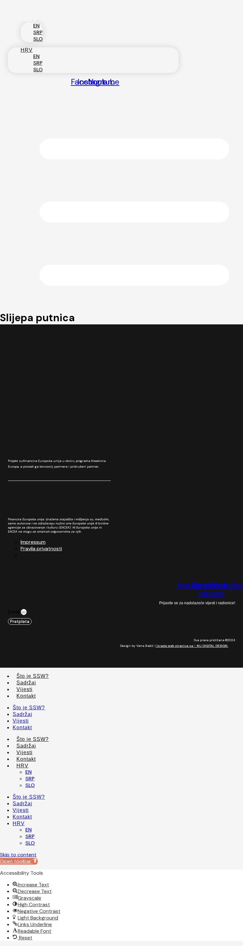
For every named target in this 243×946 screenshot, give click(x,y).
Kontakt (26, 696)
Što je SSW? (32, 676)
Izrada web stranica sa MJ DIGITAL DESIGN (192, 646)
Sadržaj (26, 682)
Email (14, 611)
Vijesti (24, 689)
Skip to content (18, 854)
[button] (19, 861)
